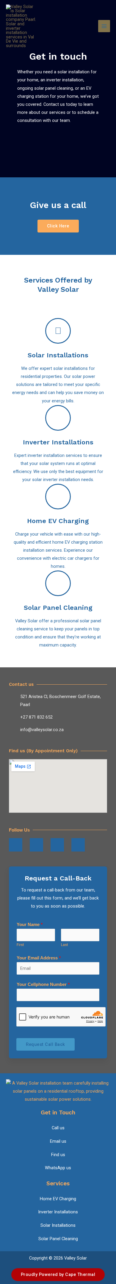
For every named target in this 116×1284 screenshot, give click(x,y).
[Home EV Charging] (58, 496)
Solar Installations (58, 355)
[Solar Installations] (58, 331)
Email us (58, 1141)
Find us (58, 1154)
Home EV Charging (58, 521)
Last (64, 944)
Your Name (30, 924)
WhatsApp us (58, 1167)
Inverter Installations (58, 442)
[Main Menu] (104, 26)
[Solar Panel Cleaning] (58, 583)
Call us (58, 1128)
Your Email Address (39, 958)
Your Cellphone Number (43, 984)
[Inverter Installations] (58, 418)
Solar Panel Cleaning (58, 607)
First (20, 944)
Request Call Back (45, 1044)
